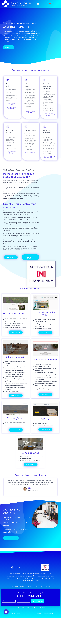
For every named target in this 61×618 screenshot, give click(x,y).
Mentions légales (15, 613)
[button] (38, 4)
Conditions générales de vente (45, 613)
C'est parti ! (8, 47)
